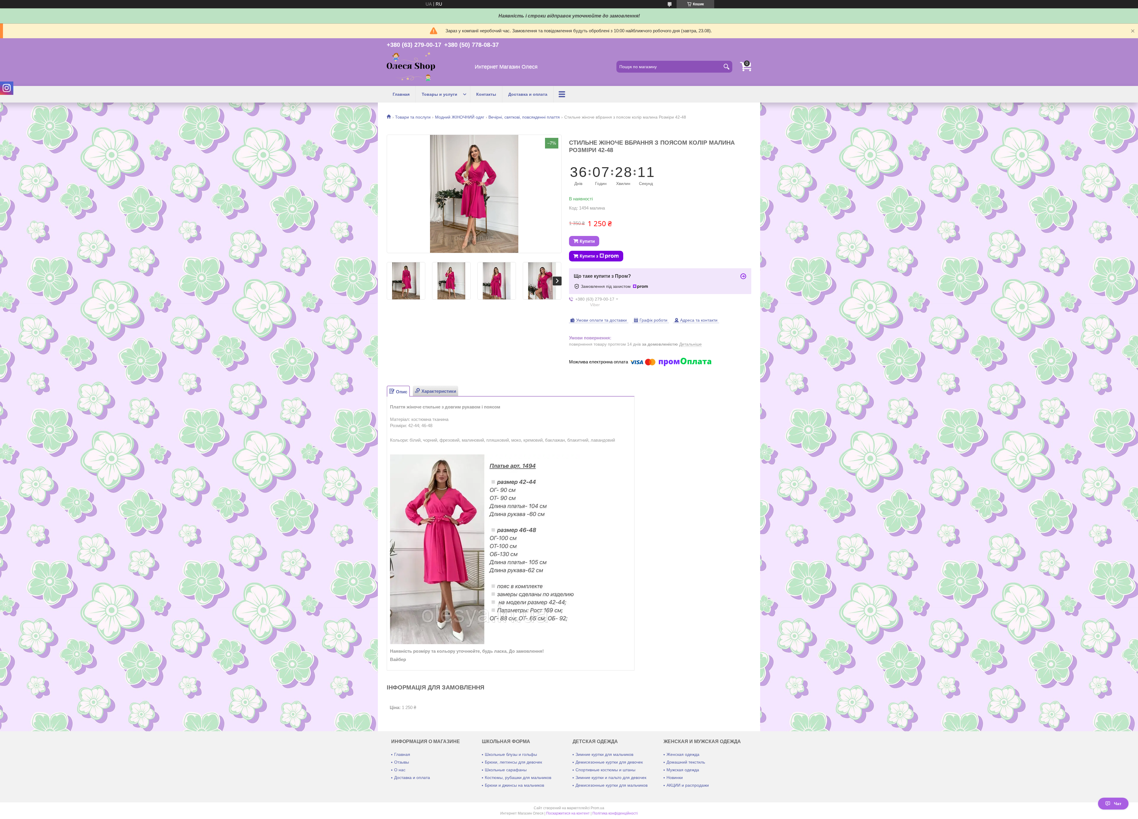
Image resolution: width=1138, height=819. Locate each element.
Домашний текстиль (686, 762)
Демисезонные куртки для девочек (609, 762)
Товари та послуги (413, 117)
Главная (401, 94)
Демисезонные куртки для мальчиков (612, 785)
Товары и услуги (439, 94)
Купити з (589, 255)
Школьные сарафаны (506, 769)
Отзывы (401, 762)
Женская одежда (683, 754)
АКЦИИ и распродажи (688, 785)
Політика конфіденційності (615, 813)
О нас (399, 769)
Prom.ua (597, 808)
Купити (587, 241)
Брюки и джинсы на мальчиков (514, 785)
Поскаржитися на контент (568, 813)
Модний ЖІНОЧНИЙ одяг (459, 117)
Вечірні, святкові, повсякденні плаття (524, 117)
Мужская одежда (683, 769)
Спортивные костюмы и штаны (605, 769)
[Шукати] (726, 67)
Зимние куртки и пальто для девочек (611, 777)
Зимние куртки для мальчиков (604, 754)
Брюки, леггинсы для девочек (513, 762)
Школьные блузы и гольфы (511, 754)
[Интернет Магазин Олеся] (411, 67)
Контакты (486, 94)
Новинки (675, 777)
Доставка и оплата (527, 94)
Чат (1117, 803)
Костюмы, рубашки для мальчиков (518, 777)
